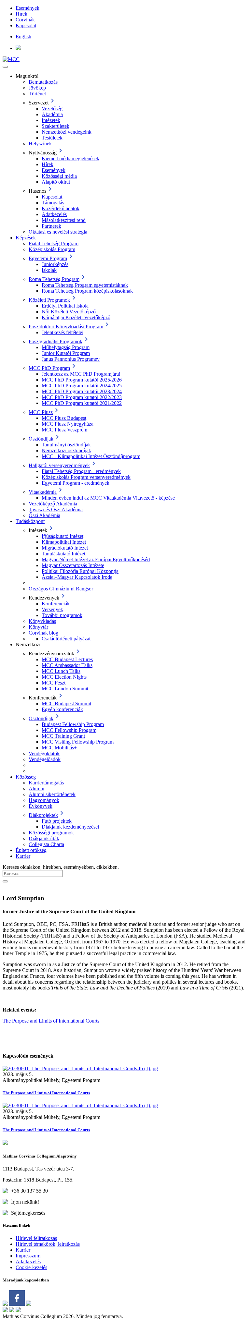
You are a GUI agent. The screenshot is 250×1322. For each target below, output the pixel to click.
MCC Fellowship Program (69, 730)
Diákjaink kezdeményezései (70, 827)
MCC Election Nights (64, 677)
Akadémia (52, 114)
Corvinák (25, 19)
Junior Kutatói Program (66, 353)
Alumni (36, 788)
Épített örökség (31, 850)
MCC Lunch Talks (61, 671)
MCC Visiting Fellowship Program (78, 742)
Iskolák (49, 270)
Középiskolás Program (52, 249)
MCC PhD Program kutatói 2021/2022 (82, 403)
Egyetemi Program (48, 258)
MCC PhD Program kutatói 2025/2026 (82, 379)
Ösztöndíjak (41, 439)
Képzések (26, 237)
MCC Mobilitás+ (59, 747)
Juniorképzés (55, 264)
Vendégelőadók (45, 759)
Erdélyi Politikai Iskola (65, 306)
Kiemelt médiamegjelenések (70, 158)
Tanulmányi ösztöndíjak (66, 444)
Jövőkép (37, 88)
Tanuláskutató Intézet (63, 553)
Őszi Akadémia (44, 515)
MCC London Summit (65, 688)
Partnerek (51, 226)
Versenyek (52, 609)
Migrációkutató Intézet (65, 548)
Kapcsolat (26, 25)
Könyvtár (38, 627)
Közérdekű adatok (60, 208)
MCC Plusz (41, 412)
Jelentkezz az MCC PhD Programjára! (81, 374)
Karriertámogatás (46, 782)
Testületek (52, 137)
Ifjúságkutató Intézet (62, 536)
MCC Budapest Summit (66, 703)
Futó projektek (57, 821)
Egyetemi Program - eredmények (75, 483)
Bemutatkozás (43, 82)
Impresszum (28, 1255)
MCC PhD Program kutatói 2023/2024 (82, 391)
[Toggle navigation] (5, 67)
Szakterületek (55, 126)
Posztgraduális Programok (55, 341)
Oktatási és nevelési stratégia (58, 232)
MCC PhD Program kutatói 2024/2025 (82, 385)
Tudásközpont (30, 521)
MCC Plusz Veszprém (64, 429)
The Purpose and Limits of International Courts (51, 1021)
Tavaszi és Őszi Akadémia (56, 509)
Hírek (21, 14)
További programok (62, 615)
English (23, 36)
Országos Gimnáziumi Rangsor (61, 588)
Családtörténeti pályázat (66, 638)
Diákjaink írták (44, 838)
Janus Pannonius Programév (71, 359)
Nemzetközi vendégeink (66, 132)
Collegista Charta (46, 844)
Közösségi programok (51, 832)
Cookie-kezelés (31, 1267)
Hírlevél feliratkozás (36, 1238)
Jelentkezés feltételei (62, 332)
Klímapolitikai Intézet (64, 542)
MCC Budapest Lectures (67, 659)
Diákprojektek (43, 815)
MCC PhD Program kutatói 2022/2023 (82, 397)
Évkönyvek (40, 806)
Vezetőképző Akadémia (53, 503)
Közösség (26, 777)
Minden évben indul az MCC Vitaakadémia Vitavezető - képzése (108, 498)
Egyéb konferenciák (62, 709)
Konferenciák (56, 603)
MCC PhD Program (49, 368)
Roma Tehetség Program (54, 279)
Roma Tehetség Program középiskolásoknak (87, 291)
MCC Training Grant (63, 736)
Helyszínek (40, 143)
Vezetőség (52, 108)
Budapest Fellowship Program (73, 724)
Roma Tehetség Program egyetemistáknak (85, 285)
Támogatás (53, 202)
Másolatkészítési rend (64, 220)
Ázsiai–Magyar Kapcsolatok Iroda (77, 577)
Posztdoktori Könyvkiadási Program (66, 326)
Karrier (23, 856)
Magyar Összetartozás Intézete (73, 565)
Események (27, 8)
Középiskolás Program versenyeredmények (86, 477)
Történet (37, 93)
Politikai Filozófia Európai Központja (80, 571)
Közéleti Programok (49, 300)
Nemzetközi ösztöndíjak (66, 450)
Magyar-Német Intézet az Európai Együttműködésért (96, 559)
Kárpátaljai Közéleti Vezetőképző (76, 317)
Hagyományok (44, 800)
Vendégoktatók (44, 753)
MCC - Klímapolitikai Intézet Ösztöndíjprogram (91, 456)
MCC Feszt (53, 682)
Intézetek (51, 120)
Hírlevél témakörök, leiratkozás (48, 1244)
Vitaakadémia (43, 492)
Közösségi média (59, 176)
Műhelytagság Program (66, 347)
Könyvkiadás (42, 621)
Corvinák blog (43, 633)
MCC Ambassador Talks (67, 665)
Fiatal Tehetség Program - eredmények (81, 471)
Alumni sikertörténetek (52, 794)
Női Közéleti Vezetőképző (69, 311)
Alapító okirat (56, 182)
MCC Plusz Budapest (64, 418)
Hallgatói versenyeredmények (59, 465)
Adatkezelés (54, 214)
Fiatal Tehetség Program (53, 243)
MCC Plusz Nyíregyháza (67, 424)
